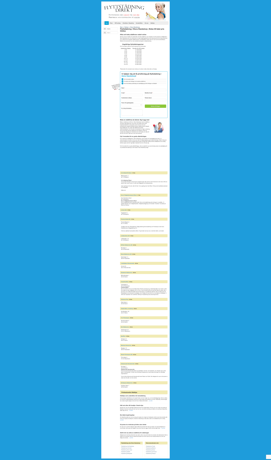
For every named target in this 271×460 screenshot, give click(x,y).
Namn (123, 88)
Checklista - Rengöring (128, 23)
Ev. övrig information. (126, 108)
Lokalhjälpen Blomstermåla (127, 263)
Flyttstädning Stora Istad (126, 450)
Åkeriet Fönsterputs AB (126, 354)
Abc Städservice (125, 327)
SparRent (123, 336)
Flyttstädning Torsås (150, 446)
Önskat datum (148, 97)
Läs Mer (151, 400)
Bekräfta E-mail (149, 93)
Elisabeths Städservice (126, 272)
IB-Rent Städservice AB (126, 245)
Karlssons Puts (124, 299)
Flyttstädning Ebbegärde (126, 453)
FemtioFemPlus (125, 281)
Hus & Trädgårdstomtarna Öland (129, 195)
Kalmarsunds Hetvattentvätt (128, 363)
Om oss (146, 23)
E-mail (123, 93)
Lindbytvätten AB (125, 235)
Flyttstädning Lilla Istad (126, 448)
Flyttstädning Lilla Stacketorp (127, 446)
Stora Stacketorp (135, 27)
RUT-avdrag (117, 23)
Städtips (153, 23)
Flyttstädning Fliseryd (150, 453)
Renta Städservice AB (126, 254)
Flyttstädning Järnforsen (151, 451)
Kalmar (126, 27)
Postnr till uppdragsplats (127, 102)
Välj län (108, 29)
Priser (111, 23)
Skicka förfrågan (155, 106)
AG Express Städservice (127, 383)
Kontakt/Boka (139, 23)
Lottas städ (124, 210)
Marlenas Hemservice (126, 345)
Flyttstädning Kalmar (150, 450)
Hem (107, 23)
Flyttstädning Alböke (125, 451)
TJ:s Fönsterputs (125, 317)
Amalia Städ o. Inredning (127, 308)
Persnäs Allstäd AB (125, 219)
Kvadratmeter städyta (126, 97)
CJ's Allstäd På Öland (126, 173)
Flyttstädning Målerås (151, 448)
